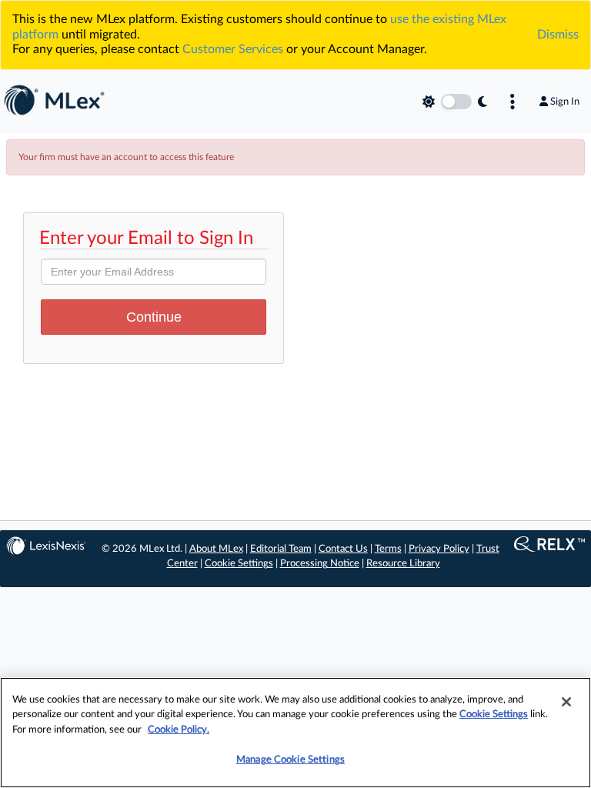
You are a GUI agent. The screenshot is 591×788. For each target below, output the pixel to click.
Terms (388, 549)
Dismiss (558, 34)
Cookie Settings (239, 564)
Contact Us (343, 549)
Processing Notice (319, 564)
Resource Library (403, 564)
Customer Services (232, 49)
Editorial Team (281, 549)
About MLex (216, 549)
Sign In (564, 101)
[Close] (566, 702)
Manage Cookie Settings (290, 760)
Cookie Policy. (178, 730)
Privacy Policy (439, 549)
